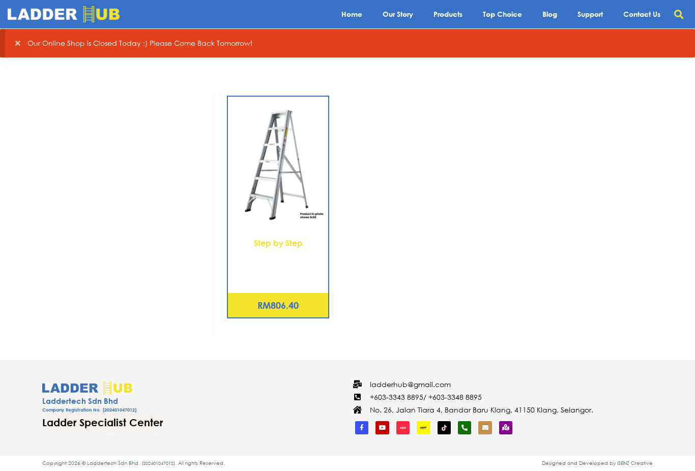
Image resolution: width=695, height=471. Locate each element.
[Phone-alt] (464, 427)
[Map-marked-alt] (505, 427)
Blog (549, 14)
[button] (679, 14)
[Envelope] (484, 427)
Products (447, 14)
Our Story (398, 14)
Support (590, 14)
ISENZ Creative (635, 463)
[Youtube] (382, 427)
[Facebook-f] (361, 427)
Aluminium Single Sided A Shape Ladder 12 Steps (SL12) (278, 267)
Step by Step (278, 243)
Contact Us (641, 14)
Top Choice (502, 14)
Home (351, 14)
